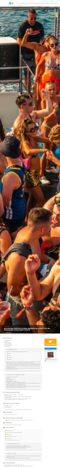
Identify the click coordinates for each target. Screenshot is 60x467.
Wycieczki (47, 3)
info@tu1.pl (52, 1)
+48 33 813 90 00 (45, 1)
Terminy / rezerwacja (51, 344)
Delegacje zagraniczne (37, 3)
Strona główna (14, 334)
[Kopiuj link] (45, 360)
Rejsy (44, 3)
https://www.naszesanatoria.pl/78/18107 (51, 359)
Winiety (26, 3)
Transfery (42, 3)
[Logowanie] (57, 1)
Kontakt (19, 3)
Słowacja (28, 3)
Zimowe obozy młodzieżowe (53, 3)
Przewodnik (32, 3)
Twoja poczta (22, 3)
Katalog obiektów (20, 5)
